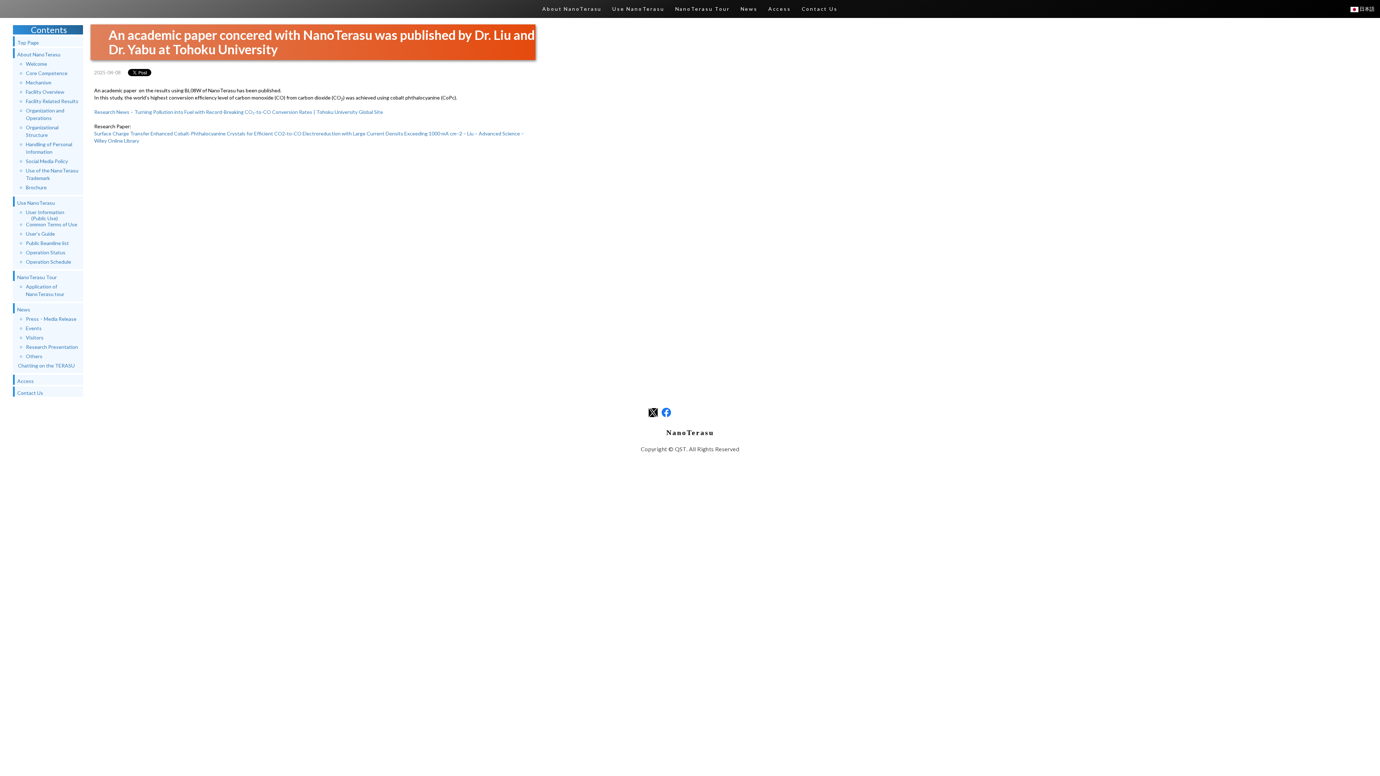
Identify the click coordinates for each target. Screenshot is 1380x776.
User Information (45, 215)
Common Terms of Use (51, 224)
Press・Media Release (51, 319)
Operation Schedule (48, 262)
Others (34, 356)
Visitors (34, 337)
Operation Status (45, 252)
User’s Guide (40, 234)
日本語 (1366, 9)
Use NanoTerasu (638, 9)
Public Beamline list (47, 243)
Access (779, 9)
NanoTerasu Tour (702, 9)
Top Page (28, 43)
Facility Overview (45, 92)
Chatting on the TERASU (46, 365)
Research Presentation (52, 347)
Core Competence (47, 73)
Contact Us (820, 9)
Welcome (36, 64)
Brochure (36, 187)
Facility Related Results (52, 101)
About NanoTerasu (572, 9)
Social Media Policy (47, 161)
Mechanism (38, 82)
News (749, 9)
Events (34, 328)
